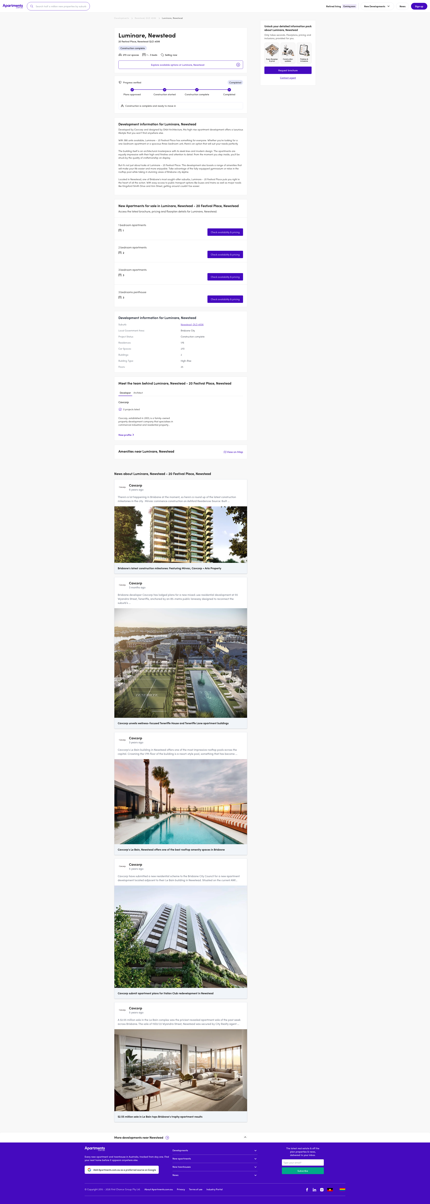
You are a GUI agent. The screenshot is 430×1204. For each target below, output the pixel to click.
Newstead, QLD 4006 (145, 17)
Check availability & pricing (225, 232)
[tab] (125, 393)
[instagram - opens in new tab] (322, 1190)
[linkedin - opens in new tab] (314, 1190)
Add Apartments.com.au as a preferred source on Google (124, 1169)
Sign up (419, 6)
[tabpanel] (180, 418)
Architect (138, 392)
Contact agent (288, 77)
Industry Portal (214, 1189)
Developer (125, 392)
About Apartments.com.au (158, 1189)
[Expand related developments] (245, 1137)
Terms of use (195, 1189)
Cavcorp (123, 402)
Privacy (181, 1189)
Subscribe (302, 1170)
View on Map (235, 452)
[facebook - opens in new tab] (307, 1190)
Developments (121, 17)
